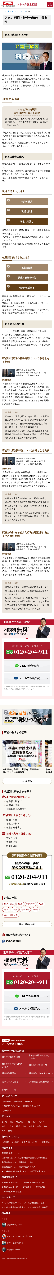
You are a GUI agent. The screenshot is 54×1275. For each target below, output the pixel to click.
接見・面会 (9, 904)
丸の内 (41, 1122)
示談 (41, 904)
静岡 (24, 1126)
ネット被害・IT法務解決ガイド (14, 1171)
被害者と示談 (13, 805)
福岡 (10, 1131)
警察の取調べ (13, 823)
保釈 (20, 904)
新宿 (3, 1126)
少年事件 (25, 910)
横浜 (18, 1126)
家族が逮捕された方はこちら (39, 1056)
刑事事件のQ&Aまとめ (39, 1073)
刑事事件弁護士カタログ (11, 1182)
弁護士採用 (6, 1111)
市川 (34, 1122)
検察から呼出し (14, 827)
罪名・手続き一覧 (27, 924)
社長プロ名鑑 (26, 1187)
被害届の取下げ (14, 801)
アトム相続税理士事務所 (38, 1207)
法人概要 (15, 1142)
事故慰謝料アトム (9, 1162)
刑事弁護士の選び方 (16, 809)
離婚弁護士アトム (9, 1167)
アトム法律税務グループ (11, 1203)
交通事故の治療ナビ (10, 1187)
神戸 (3, 1131)
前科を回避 (11, 838)
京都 (39, 1126)
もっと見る (27, 781)
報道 (36, 910)
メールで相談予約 (29, 678)
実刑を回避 (11, 842)
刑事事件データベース (28, 1162)
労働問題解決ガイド (37, 1171)
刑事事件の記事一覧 (38, 1065)
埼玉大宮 (19, 1122)
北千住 (10, 1126)
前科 (6, 910)
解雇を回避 (11, 846)
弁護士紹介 (6, 1102)
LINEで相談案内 (29, 665)
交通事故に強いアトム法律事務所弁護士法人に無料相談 (24, 1158)
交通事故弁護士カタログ (34, 1182)
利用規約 (46, 1142)
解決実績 (28, 1102)
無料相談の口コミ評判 (31, 1106)
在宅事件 (31, 904)
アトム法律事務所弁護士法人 (13, 1207)
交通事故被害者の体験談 (11, 1192)
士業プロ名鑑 (39, 1187)
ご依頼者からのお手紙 (11, 1106)
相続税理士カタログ (27, 1167)
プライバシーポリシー (31, 1142)
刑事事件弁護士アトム (11, 1153)
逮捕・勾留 (11, 820)
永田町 (4, 1122)
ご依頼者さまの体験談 (39, 1081)
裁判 (15, 910)
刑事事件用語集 (9, 1073)
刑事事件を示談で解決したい (12, 1065)
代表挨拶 (5, 1142)
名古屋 (31, 1126)
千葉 (28, 1122)
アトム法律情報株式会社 (34, 1203)
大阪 (45, 1126)
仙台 (11, 1122)
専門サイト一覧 (9, 1090)
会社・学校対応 (11, 915)
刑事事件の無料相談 (11, 1057)
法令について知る (10, 1081)
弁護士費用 (17, 1102)
